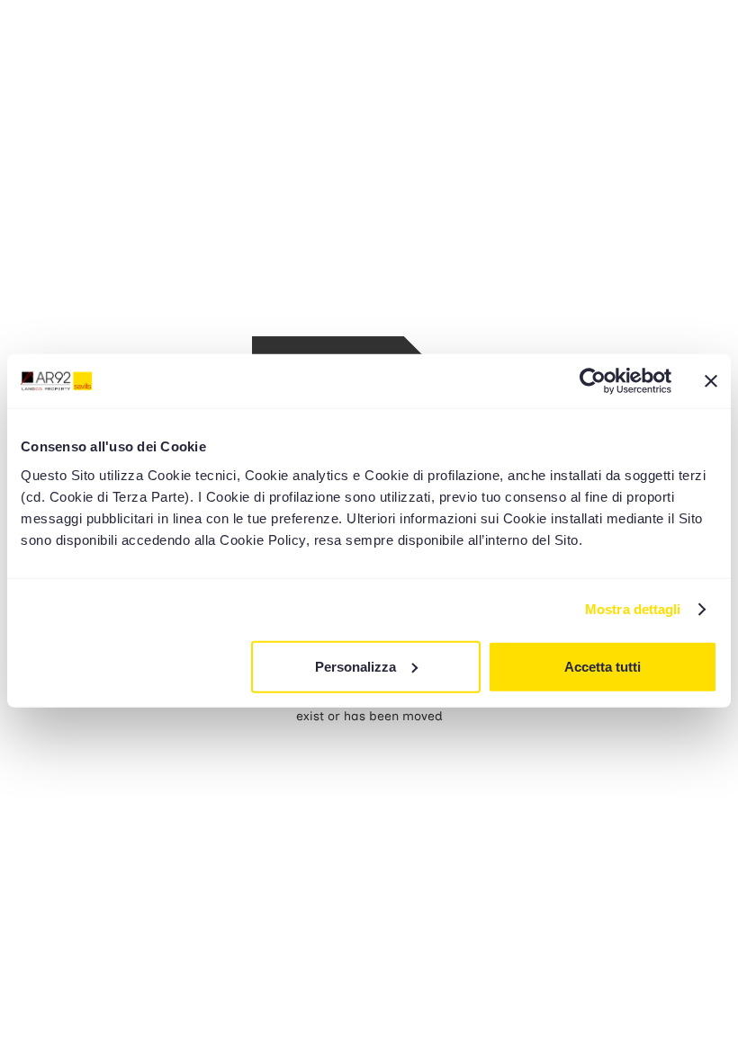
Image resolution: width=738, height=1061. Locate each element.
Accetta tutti (602, 665)
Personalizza (355, 665)
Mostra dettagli (633, 609)
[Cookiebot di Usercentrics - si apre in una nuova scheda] (592, 381)
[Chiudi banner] (711, 381)
